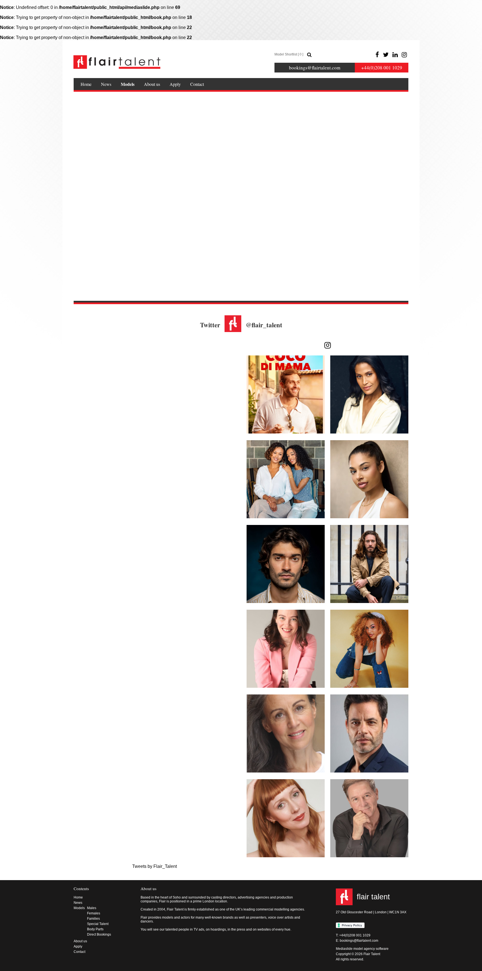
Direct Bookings (99, 934)
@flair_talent (264, 325)
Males (91, 908)
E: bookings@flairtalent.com (357, 941)
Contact (197, 84)
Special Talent (98, 924)
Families (93, 919)
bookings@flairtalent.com (314, 67)
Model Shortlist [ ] (288, 54)
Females (93, 913)
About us (152, 84)
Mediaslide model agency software (362, 949)
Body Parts (95, 929)
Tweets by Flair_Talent (154, 866)
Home (86, 84)
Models (127, 84)
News (106, 84)
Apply (175, 84)
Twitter (210, 325)
